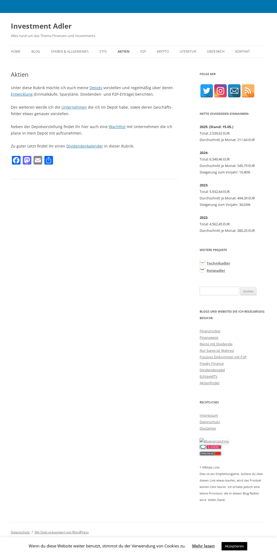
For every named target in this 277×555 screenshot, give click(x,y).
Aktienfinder (210, 382)
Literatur (188, 51)
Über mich (216, 51)
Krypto (163, 51)
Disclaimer (208, 428)
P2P (143, 51)
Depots (96, 87)
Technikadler (218, 263)
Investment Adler (41, 26)
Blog (35, 51)
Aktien (124, 51)
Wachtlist (117, 126)
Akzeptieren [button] (234, 546)
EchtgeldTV (208, 376)
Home (16, 51)
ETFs (103, 51)
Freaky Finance (212, 363)
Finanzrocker (210, 331)
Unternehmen (74, 107)
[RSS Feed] (248, 91)
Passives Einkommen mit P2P (223, 357)
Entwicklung (22, 94)
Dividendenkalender (84, 146)
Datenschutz (210, 421)
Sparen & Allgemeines (70, 51)
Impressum (209, 415)
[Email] (234, 91)
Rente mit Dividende (216, 344)
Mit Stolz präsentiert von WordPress (62, 532)
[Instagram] (220, 91)
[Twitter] (206, 91)
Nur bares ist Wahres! (217, 350)
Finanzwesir (209, 337)
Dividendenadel (212, 369)
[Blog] (214, 441)
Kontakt (242, 51)
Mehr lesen (203, 546)
